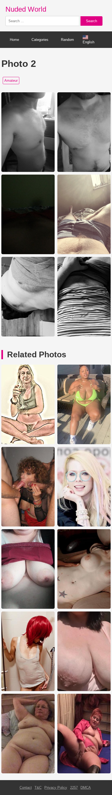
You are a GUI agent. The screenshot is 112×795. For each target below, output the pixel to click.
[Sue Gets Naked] (28, 772)
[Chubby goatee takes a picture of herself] (84, 690)
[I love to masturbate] (84, 772)
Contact (26, 788)
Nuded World (25, 9)
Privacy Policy (55, 788)
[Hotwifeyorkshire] (28, 608)
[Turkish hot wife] (28, 443)
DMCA (85, 788)
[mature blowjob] (28, 525)
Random (67, 40)
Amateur (11, 80)
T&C (38, 788)
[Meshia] (84, 443)
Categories (40, 40)
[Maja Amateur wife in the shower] (28, 690)
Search (91, 21)
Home (14, 40)
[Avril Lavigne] (84, 525)
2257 (74, 788)
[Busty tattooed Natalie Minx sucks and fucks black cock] (84, 608)
